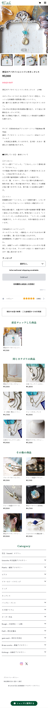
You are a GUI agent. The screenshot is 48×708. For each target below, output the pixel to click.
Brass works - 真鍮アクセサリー (15, 645)
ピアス (4, 575)
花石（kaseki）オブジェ (11, 553)
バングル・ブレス (9, 603)
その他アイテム (8, 610)
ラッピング (7, 258)
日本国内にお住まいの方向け (24, 284)
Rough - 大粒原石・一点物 (12, 624)
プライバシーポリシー (11, 677)
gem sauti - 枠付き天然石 (12, 638)
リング (4, 589)
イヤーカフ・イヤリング (11, 582)
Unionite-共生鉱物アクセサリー (14, 560)
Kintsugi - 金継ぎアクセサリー (14, 652)
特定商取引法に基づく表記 (13, 681)
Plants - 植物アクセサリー (12, 567)
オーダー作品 (7, 617)
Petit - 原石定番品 (9, 631)
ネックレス (6, 596)
